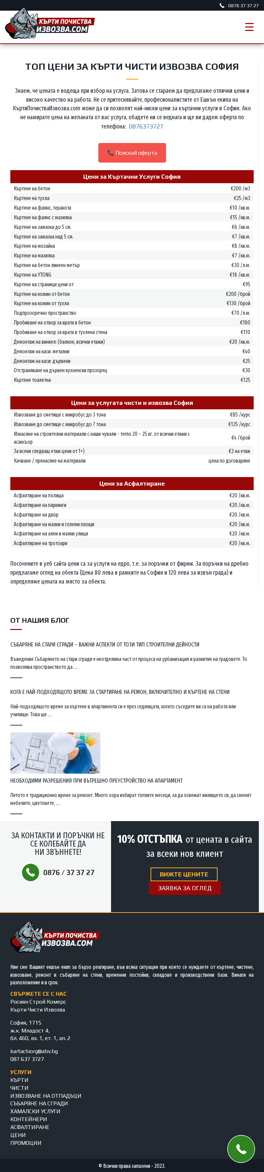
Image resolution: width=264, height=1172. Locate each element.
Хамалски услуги (35, 1111)
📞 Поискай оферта (132, 153)
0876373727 (146, 126)
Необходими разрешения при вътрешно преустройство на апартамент (96, 780)
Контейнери (28, 1119)
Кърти (19, 1080)
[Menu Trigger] (249, 27)
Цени (18, 1135)
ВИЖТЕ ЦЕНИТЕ (184, 874)
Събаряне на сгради (39, 1103)
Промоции (26, 1143)
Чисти (19, 1088)
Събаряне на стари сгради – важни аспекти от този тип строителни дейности (104, 644)
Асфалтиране (30, 1127)
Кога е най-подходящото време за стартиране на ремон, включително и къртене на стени (120, 692)
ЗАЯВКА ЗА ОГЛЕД (184, 888)
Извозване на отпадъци (45, 1096)
